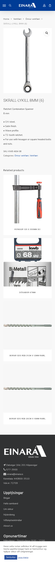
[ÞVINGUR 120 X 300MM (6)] (27, 199)
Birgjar (6, 498)
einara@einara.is (14, 474)
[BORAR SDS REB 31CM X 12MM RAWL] (27, 325)
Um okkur (8, 509)
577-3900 (11, 469)
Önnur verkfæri (33, 18)
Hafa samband (10, 503)
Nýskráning (9, 514)
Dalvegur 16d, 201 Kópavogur (21, 465)
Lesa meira (23, 557)
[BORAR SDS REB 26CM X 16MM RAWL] (27, 388)
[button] (4, 5)
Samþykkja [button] (10, 557)
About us (8, 525)
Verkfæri (17, 18)
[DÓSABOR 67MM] (27, 262)
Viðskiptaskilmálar (12, 520)
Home (6, 18)
